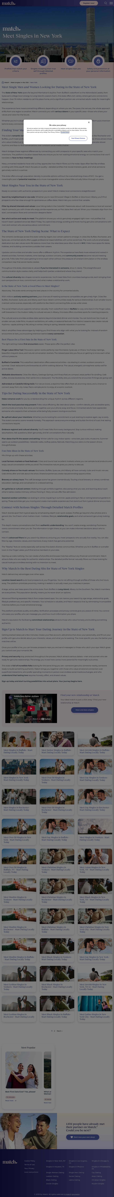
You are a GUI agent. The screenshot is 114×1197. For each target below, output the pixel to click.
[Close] (88, 122)
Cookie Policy (65, 132)
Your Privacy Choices (78, 138)
